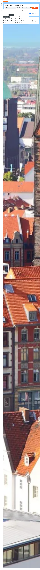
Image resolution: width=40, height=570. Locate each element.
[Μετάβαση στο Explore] (1, 9)
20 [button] (17, 20)
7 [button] (19, 16)
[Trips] (1, 13)
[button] (1, 1)
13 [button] (17, 18)
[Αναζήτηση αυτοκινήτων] (1, 7)
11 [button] (9, 16)
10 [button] (7, 16)
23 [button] (5, 20)
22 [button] (3, 20)
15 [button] (3, 18)
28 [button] (19, 22)
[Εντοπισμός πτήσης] (1, 10)
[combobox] (11, 7)
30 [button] (5, 22)
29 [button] (3, 22)
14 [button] (19, 18)
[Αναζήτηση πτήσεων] (1, 3)
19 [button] (11, 18)
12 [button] (11, 16)
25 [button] (9, 20)
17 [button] (7, 18)
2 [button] (5, 14)
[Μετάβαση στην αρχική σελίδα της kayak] (5, 1)
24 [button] (7, 20)
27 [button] (17, 22)
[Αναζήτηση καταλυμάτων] (1, 5)
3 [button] (7, 14)
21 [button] (19, 20)
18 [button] (9, 18)
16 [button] (5, 18)
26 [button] (11, 20)
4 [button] (9, 14)
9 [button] (5, 16)
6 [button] (17, 16)
